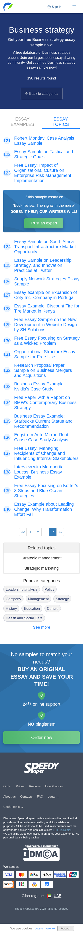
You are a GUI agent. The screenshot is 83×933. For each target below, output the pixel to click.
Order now (41, 737)
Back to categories (43, 93)
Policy (49, 589)
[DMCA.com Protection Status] (41, 853)
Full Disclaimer (62, 830)
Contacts (26, 796)
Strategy (62, 599)
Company (13, 599)
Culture (52, 608)
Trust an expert (44, 223)
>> (60, 532)
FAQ (40, 796)
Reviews (35, 786)
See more (41, 627)
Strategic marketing (41, 568)
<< (23, 532)
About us (9, 796)
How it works (54, 786)
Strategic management (41, 558)
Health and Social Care (24, 618)
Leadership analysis (21, 589)
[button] (8, 7)
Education (32, 608)
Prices (20, 786)
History (11, 608)
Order (7, 786)
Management (38, 599)
